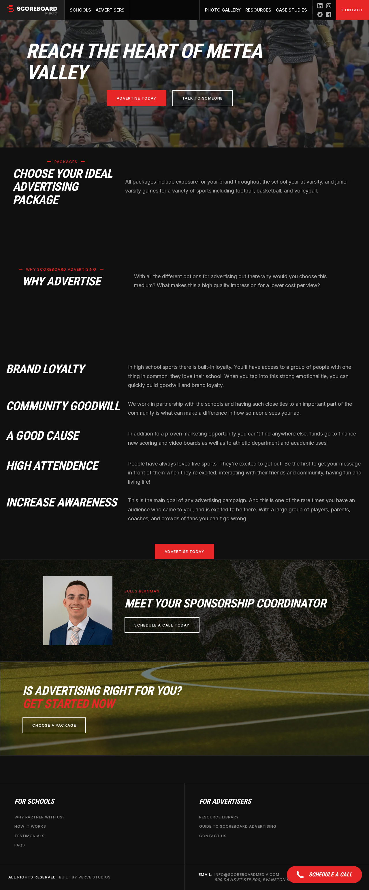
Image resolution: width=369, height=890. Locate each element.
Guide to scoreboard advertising (237, 826)
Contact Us (213, 835)
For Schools (34, 801)
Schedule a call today (161, 625)
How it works (30, 826)
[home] (32, 10)
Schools (80, 10)
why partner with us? (39, 817)
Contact (352, 10)
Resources (258, 10)
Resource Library (219, 817)
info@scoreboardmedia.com (259, 877)
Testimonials (29, 835)
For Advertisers (225, 801)
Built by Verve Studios (85, 877)
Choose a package (54, 725)
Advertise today (137, 98)
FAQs (19, 845)
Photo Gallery (223, 10)
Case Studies (291, 10)
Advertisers (110, 10)
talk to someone (202, 98)
